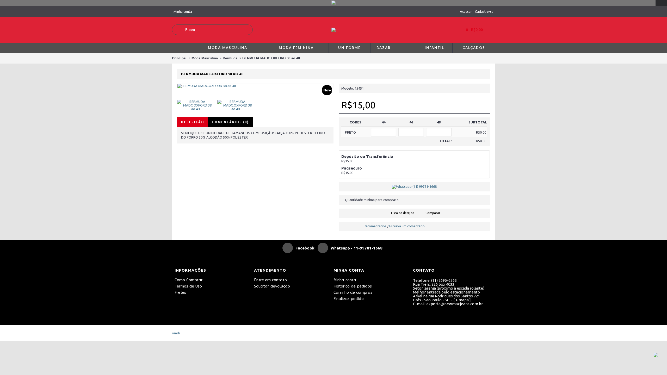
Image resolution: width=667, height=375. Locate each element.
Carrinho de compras (353, 292)
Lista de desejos (402, 213)
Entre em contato (270, 280)
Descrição (192, 122)
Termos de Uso (188, 286)
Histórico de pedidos (353, 286)
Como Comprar (189, 280)
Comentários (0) (230, 122)
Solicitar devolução (272, 286)
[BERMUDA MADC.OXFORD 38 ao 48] (197, 103)
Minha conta (345, 280)
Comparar (432, 213)
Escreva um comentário (407, 226)
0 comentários (375, 226)
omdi (176, 333)
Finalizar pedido (349, 298)
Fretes (180, 292)
